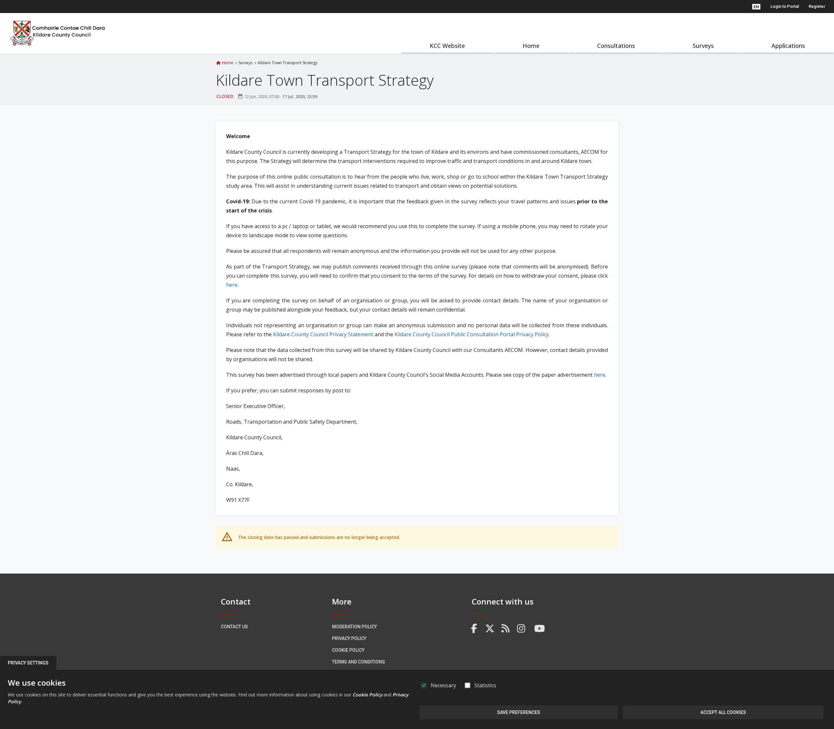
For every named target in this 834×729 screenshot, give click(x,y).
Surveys (703, 46)
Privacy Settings (28, 662)
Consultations (616, 46)
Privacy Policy (349, 638)
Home (531, 46)
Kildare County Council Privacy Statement (323, 334)
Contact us (234, 626)
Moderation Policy (354, 626)
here (231, 284)
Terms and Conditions (358, 661)
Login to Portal (784, 6)
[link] (474, 628)
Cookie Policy (348, 650)
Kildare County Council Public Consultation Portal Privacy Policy (472, 334)
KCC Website (447, 46)
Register (817, 6)
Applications (788, 46)
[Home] (58, 33)
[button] (756, 6)
